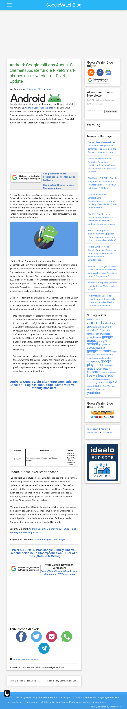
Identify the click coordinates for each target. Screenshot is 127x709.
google (106, 334)
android (16, 659)
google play (93, 361)
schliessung (92, 383)
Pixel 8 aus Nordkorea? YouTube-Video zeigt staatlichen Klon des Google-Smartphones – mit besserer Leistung (102, 165)
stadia (89, 386)
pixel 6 (90, 379)
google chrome (99, 351)
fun (99, 330)
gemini (106, 330)
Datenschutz (93, 432)
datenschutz (98, 327)
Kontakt (104, 429)
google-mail (94, 337)
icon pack (103, 368)
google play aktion (99, 363)
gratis (91, 368)
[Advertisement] (64, 35)
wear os (101, 389)
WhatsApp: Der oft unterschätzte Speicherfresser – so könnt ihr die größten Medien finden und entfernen (102, 201)
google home (92, 358)
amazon (100, 319)
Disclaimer (107, 432)
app (90, 326)
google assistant (97, 347)
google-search (98, 342)
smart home (103, 383)
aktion (91, 319)
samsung (106, 379)
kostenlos (94, 372)
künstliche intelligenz (109, 372)
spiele (112, 382)
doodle (91, 330)
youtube (93, 393)
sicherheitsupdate (30, 659)
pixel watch (97, 379)
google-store (104, 344)
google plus (109, 365)
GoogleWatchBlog (63, 4)
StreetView (107, 386)
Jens (48, 89)
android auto (109, 323)
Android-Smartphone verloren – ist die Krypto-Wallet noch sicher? (102, 285)
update (92, 389)
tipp (113, 386)
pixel (111, 375)
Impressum (92, 429)
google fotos (107, 354)
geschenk (95, 333)
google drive (96, 355)
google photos (104, 358)
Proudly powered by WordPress (105, 706)
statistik (97, 385)
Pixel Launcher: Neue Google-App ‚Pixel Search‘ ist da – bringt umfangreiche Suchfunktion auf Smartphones (102, 253)
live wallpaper (97, 375)
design (108, 326)
